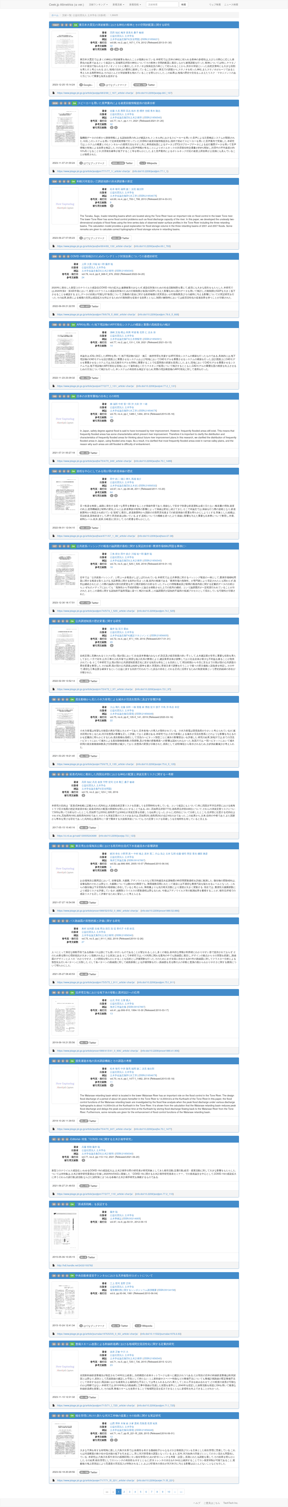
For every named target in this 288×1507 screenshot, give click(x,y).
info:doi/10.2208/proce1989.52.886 (160, 910)
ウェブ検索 (215, 4)
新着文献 (118, 4)
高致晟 (143, 1423)
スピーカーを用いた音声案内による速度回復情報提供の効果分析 (116, 103)
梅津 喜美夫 (127, 32)
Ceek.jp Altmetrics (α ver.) (66, 4)
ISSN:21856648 (144, 713)
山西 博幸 (115, 1423)
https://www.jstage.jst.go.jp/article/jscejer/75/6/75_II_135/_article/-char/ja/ (95, 764)
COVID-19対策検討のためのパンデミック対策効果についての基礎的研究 (114, 256)
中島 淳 (165, 707)
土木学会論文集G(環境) (122, 713)
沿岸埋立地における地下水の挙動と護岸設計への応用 (108, 992)
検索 (183, 4)
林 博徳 (146, 707)
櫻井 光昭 (145, 110)
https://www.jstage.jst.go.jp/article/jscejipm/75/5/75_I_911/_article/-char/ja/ (96, 982)
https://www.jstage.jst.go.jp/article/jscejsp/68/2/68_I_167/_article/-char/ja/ (95, 92)
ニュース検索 (231, 4)
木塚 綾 (124, 1423)
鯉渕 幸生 (115, 853)
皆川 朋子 (155, 707)
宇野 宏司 (108, 782)
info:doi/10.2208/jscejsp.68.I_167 (154, 92)
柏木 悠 (135, 110)
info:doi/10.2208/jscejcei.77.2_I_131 (156, 386)
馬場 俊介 (136, 478)
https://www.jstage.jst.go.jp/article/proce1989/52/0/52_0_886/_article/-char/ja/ (97, 910)
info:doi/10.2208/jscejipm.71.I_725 (156, 1405)
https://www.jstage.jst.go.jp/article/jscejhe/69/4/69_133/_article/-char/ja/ (94, 246)
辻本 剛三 (119, 782)
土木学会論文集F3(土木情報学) (126, 339)
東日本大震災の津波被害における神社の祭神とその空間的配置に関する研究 (124, 25)
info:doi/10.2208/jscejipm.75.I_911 (156, 982)
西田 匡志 (126, 110)
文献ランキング (97, 4)
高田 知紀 (115, 32)
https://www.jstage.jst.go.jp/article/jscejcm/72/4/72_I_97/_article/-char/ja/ (95, 689)
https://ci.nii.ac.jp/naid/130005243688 (76, 835)
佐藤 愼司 (181, 853)
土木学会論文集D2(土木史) (124, 485)
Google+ (86, 84)
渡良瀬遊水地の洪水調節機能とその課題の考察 (104, 1061)
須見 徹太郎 (137, 189)
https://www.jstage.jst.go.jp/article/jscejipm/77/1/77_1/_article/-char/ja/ (93, 171)
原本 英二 (149, 853)
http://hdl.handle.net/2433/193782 (75, 1265)
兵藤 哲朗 (87, 1146)
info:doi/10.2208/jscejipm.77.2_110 (154, 1194)
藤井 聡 (109, 264)
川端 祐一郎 (98, 264)
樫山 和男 (126, 332)
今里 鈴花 (129, 928)
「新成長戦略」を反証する (92, 1204)
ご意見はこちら (212, 1502)
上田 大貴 (87, 264)
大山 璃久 (115, 707)
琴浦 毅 (135, 332)
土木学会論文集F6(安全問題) (125, 39)
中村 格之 (139, 853)
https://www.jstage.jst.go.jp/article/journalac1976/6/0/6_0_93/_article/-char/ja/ (97, 1333)
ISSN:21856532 (148, 485)
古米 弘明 (171, 853)
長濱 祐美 (152, 1423)
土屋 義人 (126, 1000)
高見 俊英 (97, 782)
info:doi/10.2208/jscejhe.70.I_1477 (153, 1129)
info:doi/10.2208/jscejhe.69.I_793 (152, 246)
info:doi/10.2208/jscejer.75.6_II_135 (156, 764)
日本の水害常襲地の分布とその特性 (98, 396)
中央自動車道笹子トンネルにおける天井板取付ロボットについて (114, 1275)
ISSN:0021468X (131, 1218)
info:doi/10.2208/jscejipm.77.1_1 (150, 171)
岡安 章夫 (192, 853)
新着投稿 (134, 4)
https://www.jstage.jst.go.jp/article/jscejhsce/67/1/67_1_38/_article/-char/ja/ (96, 535)
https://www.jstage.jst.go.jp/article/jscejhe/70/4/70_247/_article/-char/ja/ (94, 1129)
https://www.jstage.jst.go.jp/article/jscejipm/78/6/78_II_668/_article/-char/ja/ (96, 314)
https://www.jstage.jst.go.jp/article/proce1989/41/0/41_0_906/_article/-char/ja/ (97, 1050)
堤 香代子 (119, 928)
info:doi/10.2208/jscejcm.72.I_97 (153, 689)
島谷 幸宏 (174, 707)
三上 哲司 (115, 1283)
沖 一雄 (143, 403)
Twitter (144, 84)
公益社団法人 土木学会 (122, 35)
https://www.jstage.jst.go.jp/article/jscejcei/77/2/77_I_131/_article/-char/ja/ (95, 386)
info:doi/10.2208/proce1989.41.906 (160, 1050)
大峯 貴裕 (134, 1423)
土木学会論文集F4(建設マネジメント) (130, 635)
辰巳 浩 (109, 928)
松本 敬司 (115, 189)
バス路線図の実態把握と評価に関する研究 (95, 921)
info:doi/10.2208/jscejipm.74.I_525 (156, 610)
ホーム (55, 15)
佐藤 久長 (115, 110)
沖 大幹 (135, 403)
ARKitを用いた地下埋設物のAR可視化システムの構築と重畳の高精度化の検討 (123, 324)
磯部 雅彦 (203, 853)
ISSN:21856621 (150, 39)
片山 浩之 (160, 853)
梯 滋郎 (114, 403)
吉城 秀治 (100, 928)
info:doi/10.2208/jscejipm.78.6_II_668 (158, 314)
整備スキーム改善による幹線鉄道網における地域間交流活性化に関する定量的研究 (125, 1344)
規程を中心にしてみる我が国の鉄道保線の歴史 (105, 471)
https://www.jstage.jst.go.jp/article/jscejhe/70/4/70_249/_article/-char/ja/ (94, 461)
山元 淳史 (115, 1000)
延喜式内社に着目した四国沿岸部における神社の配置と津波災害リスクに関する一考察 (122, 774)
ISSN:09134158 (166, 1289)
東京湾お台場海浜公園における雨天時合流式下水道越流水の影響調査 (117, 846)
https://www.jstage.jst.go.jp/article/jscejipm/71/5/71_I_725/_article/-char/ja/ (96, 1405)
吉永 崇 (152, 332)
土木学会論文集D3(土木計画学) (126, 117)
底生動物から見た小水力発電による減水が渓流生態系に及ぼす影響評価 (118, 699)
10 (169, 1491)
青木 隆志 (155, 110)
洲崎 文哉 (115, 332)
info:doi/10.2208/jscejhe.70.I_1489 (153, 461)
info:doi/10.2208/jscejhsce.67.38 (155, 535)
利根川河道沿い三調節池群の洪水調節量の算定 (105, 181)
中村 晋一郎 (124, 403)
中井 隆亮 (126, 1068)
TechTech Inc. (230, 1502)
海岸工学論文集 (118, 860)
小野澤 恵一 (127, 853)
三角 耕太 (115, 553)
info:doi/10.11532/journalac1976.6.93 (160, 1333)
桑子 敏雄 (139, 32)
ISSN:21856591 (152, 339)
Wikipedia (148, 163)
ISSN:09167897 (136, 860)
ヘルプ (196, 1502)
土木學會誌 (116, 1218)
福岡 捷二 (126, 189)
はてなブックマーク (113, 84)
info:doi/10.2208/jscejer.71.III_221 (155, 1480)
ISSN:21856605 (159, 635)
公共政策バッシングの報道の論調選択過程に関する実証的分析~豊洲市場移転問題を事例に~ (131, 546)
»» (181, 1491)
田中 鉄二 (115, 478)
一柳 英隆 (136, 707)
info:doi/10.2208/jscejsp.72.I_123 (117, 835)
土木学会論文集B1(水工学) (124, 195)
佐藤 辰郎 (126, 707)
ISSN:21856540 (152, 117)
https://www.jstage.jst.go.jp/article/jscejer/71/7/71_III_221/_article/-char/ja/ (95, 1480)
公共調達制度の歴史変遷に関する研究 (98, 621)
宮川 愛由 (123, 628)
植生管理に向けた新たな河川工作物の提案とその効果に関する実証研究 (118, 1415)
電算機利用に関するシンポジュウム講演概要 (133, 1289)
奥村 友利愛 (88, 928)
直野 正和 (126, 1283)
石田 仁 (143, 332)
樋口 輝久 (126, 478)
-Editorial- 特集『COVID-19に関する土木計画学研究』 (102, 1139)
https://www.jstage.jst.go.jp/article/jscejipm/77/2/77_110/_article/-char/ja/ (95, 1194)
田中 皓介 (126, 553)
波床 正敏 (115, 1351)
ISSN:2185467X (147, 195)
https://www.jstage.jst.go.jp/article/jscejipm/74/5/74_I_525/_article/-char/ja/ (96, 610)
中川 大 (124, 1351)
